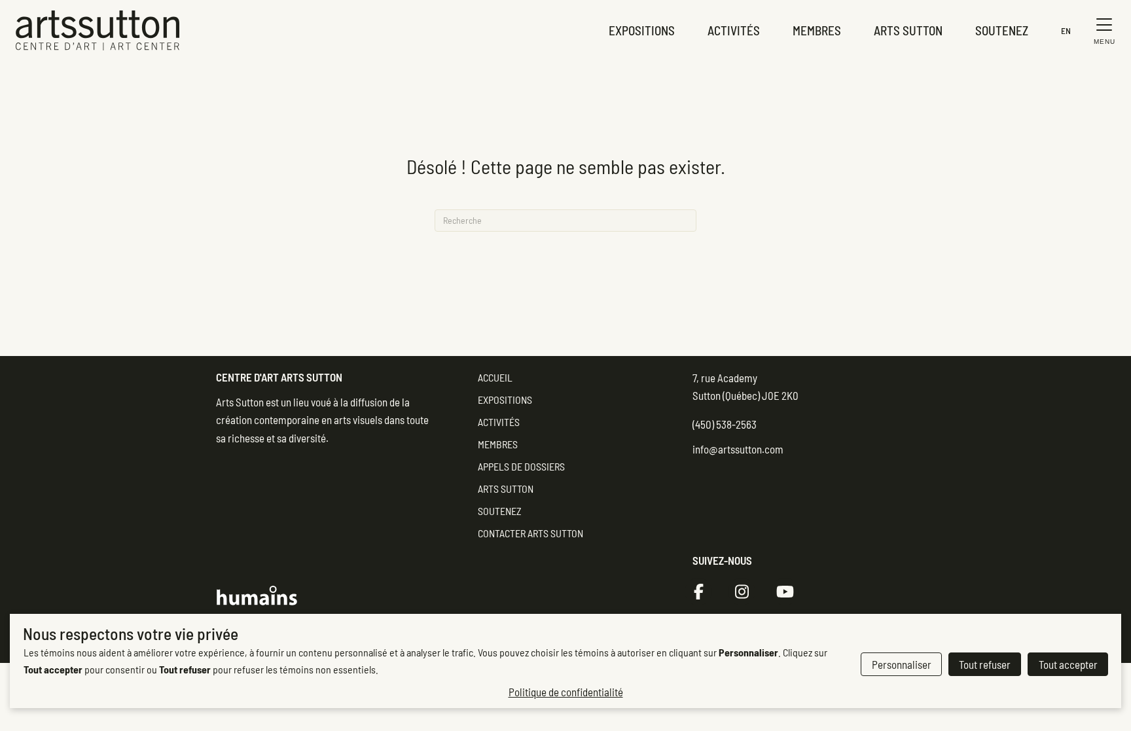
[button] (1101, 30)
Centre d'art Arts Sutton (279, 376)
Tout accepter (1068, 664)
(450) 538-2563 (724, 424)
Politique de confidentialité (566, 691)
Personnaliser (901, 664)
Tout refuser (985, 664)
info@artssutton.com (737, 448)
